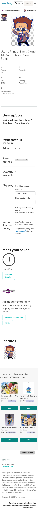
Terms (18, 497)
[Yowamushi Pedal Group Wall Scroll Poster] (9, 396)
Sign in (28, 3)
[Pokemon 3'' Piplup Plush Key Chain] (28, 396)
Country (18, 189)
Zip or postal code (22, 198)
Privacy (23, 497)
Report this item (27, 452)
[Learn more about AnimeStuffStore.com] (9, 291)
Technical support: (8, 465)
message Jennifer (21, 231)
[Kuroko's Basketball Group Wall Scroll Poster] (28, 428)
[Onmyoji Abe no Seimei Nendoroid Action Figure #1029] (9, 428)
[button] (18, 3)
